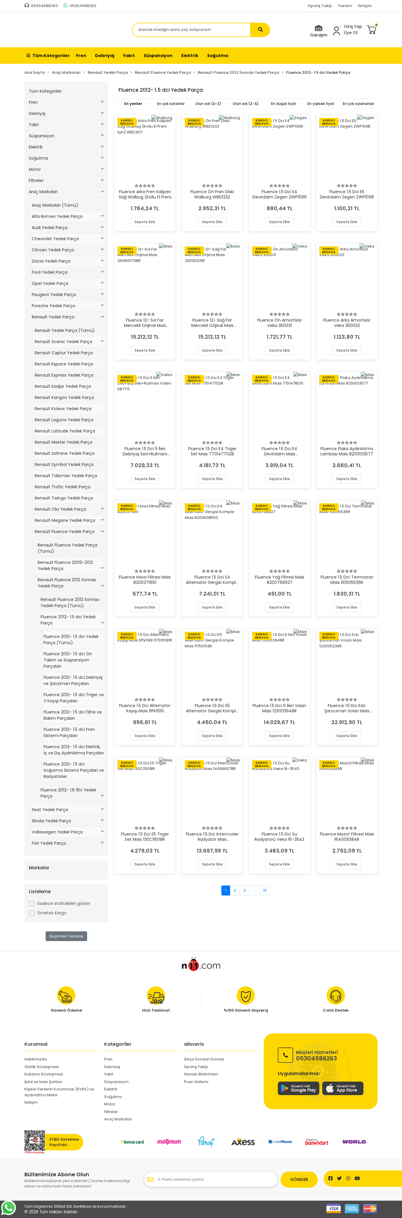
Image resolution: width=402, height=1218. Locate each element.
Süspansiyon (41, 136)
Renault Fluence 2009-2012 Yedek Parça (65, 565)
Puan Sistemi (196, 1082)
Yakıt (34, 125)
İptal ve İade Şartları (43, 1082)
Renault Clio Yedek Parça (60, 509)
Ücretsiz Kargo (52, 913)
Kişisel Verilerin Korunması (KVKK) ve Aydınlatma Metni (59, 1092)
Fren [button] (81, 56)
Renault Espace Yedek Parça (64, 364)
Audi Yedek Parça (49, 227)
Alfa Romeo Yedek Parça (57, 216)
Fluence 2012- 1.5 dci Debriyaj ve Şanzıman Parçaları (73, 680)
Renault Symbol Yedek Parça (64, 464)
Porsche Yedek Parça (53, 306)
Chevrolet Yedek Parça (55, 239)
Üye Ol (351, 33)
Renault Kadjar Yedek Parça (63, 386)
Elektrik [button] (189, 56)
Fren (33, 102)
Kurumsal (35, 1044)
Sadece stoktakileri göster (63, 903)
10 (265, 890)
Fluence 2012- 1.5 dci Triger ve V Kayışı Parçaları (74, 698)
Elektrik (36, 147)
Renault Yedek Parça (53, 317)
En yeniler (133, 103)
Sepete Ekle (144, 221)
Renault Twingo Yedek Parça (64, 498)
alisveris (194, 1044)
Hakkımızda (35, 1059)
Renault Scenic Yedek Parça (63, 342)
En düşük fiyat (283, 103)
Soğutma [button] (217, 56)
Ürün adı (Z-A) (246, 103)
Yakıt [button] (129, 56)
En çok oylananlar (358, 103)
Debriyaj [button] (104, 56)
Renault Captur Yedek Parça (64, 353)
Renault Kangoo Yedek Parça (64, 397)
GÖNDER (299, 1179)
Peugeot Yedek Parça (54, 295)
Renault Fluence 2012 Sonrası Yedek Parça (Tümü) (70, 603)
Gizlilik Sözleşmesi (41, 1067)
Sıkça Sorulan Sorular (204, 1059)
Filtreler (36, 180)
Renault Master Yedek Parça (63, 442)
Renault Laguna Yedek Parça (64, 420)
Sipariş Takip (320, 6)
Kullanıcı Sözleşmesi (43, 1074)
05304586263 (317, 1055)
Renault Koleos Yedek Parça (63, 409)
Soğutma (38, 158)
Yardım (345, 6)
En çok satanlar (171, 103)
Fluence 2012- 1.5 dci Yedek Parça (68, 620)
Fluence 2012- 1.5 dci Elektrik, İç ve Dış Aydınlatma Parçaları (74, 750)
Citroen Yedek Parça (53, 250)
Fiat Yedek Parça (49, 843)
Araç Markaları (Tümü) (55, 205)
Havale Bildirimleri (201, 1074)
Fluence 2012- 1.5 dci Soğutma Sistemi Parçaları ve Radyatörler (74, 770)
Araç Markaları (43, 192)
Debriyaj (37, 113)
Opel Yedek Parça (50, 283)
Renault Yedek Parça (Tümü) (65, 330)
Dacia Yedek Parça (51, 261)
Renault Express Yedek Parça (64, 375)
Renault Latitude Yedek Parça (65, 431)
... (254, 890)
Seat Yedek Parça (50, 810)
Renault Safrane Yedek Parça (64, 453)
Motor (35, 169)
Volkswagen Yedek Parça (57, 832)
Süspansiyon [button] (158, 56)
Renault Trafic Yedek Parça (62, 487)
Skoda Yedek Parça (51, 821)
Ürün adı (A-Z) (208, 103)
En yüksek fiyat (321, 103)
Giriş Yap (353, 26)
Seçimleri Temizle (66, 936)
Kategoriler (118, 1044)
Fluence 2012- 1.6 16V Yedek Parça (68, 793)
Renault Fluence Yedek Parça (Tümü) (67, 548)
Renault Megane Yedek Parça (65, 520)
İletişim (365, 6)
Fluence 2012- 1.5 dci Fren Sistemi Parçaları (69, 732)
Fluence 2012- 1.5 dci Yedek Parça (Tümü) (71, 640)
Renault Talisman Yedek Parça (66, 476)
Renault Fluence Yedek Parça (64, 531)
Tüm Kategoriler (51, 56)
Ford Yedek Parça (49, 272)
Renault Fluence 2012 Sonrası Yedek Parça (67, 583)
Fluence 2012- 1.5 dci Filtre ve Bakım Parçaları (73, 715)
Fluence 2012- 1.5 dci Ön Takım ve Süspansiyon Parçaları (68, 660)
